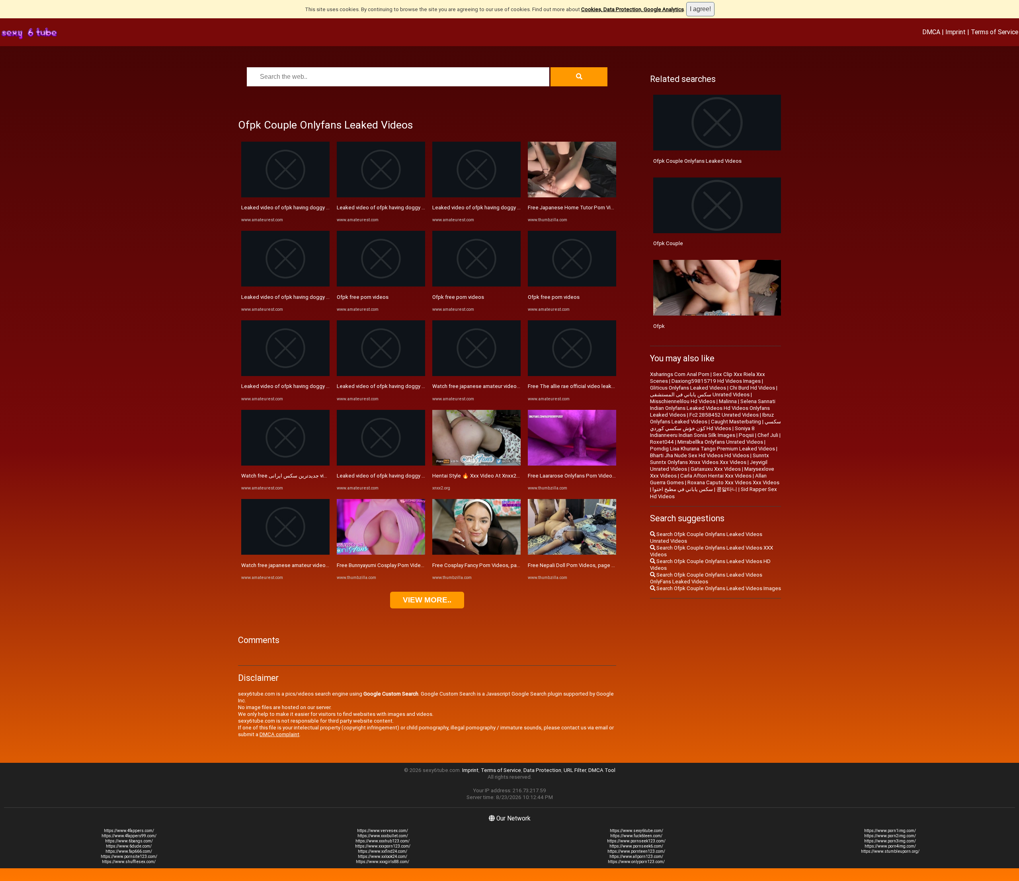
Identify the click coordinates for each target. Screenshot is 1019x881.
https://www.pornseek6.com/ (636, 846)
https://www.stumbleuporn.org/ (890, 851)
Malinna (728, 401)
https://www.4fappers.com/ (129, 830)
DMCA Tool (601, 770)
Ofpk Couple (668, 243)
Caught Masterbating (736, 421)
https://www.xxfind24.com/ (382, 851)
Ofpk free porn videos (362, 297)
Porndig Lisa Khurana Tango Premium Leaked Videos (712, 448)
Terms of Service (994, 32)
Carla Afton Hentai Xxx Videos (716, 475)
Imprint (955, 32)
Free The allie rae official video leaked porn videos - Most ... (598, 386)
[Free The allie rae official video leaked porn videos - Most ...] (572, 374)
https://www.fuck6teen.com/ (636, 835)
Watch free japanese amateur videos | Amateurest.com (306, 565)
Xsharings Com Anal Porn (679, 374)
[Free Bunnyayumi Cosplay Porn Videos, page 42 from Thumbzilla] (381, 553)
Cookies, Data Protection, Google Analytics (632, 9)
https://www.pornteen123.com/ (636, 851)
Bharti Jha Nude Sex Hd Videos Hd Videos (699, 455)
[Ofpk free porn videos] (381, 284)
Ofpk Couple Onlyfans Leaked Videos (697, 161)
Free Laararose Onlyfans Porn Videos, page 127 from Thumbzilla (603, 475)
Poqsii (746, 435)
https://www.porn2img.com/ (890, 835)
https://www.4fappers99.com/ (129, 835)
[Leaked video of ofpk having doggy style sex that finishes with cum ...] (285, 195)
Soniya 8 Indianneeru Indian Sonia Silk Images (702, 432)
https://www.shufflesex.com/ (129, 861)
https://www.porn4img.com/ (890, 846)
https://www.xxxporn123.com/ (382, 846)
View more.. (427, 600)
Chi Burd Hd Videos (752, 387)
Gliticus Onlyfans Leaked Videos (688, 387)
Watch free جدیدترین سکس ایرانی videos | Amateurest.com (310, 475)
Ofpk (659, 326)
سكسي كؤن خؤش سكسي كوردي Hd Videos (715, 425)
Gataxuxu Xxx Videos (716, 469)
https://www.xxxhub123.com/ (382, 841)
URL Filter (575, 770)
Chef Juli (767, 435)
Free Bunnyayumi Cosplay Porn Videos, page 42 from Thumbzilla (412, 565)
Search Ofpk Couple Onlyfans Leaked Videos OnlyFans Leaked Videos (706, 578)
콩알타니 (726, 489)
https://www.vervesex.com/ (382, 830)
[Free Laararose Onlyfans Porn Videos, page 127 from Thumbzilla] (572, 463)
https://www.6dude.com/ (129, 846)
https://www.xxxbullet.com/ (382, 835)
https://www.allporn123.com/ (636, 856)
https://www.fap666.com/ (128, 851)
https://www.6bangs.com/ (129, 841)
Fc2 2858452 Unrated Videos (724, 414)
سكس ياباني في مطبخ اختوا (682, 489)
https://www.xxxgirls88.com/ (382, 861)
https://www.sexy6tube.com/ (636, 830)
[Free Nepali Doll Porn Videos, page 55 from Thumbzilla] (572, 553)
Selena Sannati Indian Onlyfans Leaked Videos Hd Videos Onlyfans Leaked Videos (712, 408)
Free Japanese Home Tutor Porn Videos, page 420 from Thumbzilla (607, 207)
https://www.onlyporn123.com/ (636, 861)
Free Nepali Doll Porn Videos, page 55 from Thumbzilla (592, 565)
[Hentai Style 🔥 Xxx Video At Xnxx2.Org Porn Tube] (476, 463)
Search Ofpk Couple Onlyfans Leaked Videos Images (718, 588)
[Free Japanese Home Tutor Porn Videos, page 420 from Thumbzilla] (572, 195)
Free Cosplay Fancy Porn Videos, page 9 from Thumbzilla (499, 565)
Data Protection (542, 770)
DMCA (931, 32)
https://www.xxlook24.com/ (382, 856)
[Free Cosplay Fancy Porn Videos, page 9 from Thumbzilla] (476, 553)
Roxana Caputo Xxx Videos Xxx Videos (733, 482)
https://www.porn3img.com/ (890, 841)
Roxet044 (662, 442)
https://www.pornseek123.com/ (636, 841)
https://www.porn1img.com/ (890, 830)
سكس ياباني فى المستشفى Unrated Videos (700, 394)
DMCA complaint (279, 734)
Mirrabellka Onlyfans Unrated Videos (720, 442)
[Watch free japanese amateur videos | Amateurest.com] (285, 553)
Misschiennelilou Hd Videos (682, 401)
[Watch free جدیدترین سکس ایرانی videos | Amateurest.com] (285, 463)
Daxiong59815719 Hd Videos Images (716, 381)
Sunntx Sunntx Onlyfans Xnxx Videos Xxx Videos (709, 459)
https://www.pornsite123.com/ (129, 856)
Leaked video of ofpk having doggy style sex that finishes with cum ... (323, 207)
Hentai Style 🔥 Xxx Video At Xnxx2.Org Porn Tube (492, 475)
